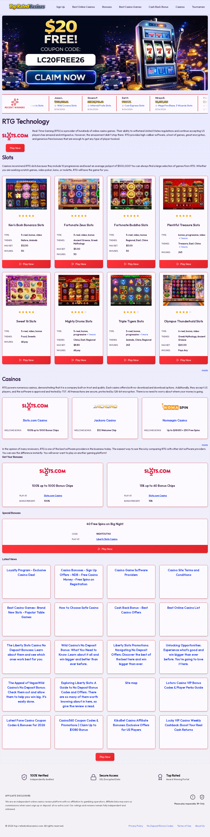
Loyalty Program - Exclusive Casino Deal (26, 572)
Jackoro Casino (105, 420)
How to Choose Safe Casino (79, 608)
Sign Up (60, 6)
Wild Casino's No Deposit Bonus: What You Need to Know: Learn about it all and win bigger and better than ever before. (79, 654)
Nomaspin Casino (175, 420)
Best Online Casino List (183, 608)
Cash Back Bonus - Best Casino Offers (131, 610)
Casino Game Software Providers (131, 572)
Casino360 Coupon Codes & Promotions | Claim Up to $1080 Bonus (79, 725)
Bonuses (107, 6)
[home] (27, 12)
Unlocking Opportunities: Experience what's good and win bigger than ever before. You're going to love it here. (184, 654)
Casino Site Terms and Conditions (183, 572)
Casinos (180, 6)
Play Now (15, 148)
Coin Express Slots (127, 105)
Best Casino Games (130, 6)
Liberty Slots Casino (107, 539)
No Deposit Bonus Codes (160, 825)
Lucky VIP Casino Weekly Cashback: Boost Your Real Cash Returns (183, 725)
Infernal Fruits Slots (93, 105)
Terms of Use (184, 825)
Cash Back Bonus (158, 6)
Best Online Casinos (83, 6)
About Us (200, 825)
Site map (131, 683)
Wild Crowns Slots (59, 105)
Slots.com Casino (35, 420)
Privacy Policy (136, 825)
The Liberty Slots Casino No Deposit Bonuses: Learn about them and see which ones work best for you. (26, 652)
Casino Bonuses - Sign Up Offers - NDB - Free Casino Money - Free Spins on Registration (79, 577)
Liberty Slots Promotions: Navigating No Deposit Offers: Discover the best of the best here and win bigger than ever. (131, 654)
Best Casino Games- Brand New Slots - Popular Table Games (26, 612)
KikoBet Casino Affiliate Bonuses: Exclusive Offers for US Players (131, 725)
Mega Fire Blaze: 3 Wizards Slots (167, 105)
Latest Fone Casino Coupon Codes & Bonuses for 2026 (26, 722)
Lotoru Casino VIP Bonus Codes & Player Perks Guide (183, 685)
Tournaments (199, 6)
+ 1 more (183, 238)
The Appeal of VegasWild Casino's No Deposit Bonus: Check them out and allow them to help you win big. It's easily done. (26, 692)
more (205, 370)
